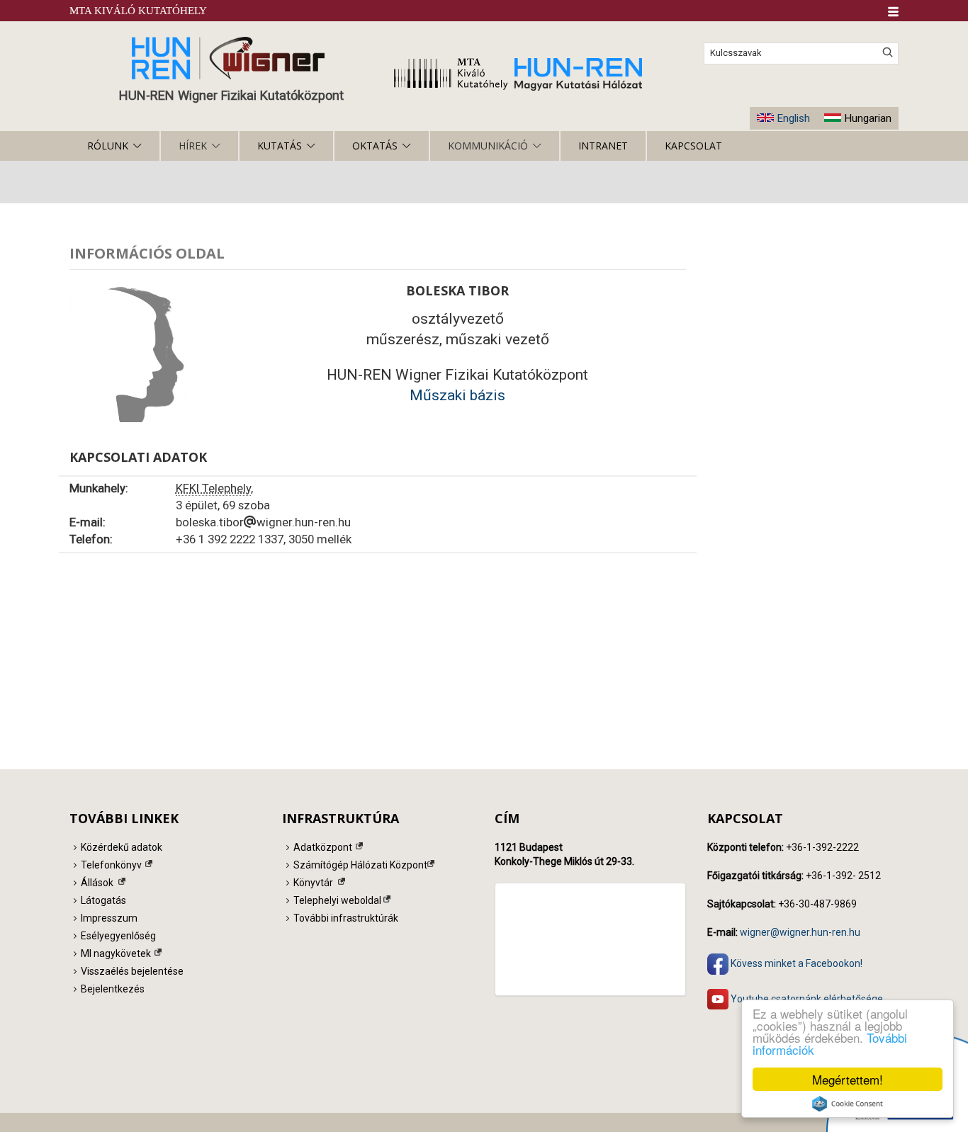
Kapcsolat (693, 145)
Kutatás (279, 145)
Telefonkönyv (111, 865)
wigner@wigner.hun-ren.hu (800, 932)
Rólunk (107, 145)
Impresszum (109, 918)
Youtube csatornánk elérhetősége (805, 998)
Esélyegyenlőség (118, 935)
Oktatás (375, 145)
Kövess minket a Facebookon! (795, 962)
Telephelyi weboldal (337, 900)
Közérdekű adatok (121, 847)
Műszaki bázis (457, 395)
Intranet (603, 145)
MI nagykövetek (116, 953)
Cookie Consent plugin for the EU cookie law (847, 1103)
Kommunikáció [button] (488, 145)
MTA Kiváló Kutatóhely (138, 10)
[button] (893, 11)
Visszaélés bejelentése (132, 971)
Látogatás (103, 900)
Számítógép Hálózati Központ (360, 865)
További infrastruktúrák (345, 918)
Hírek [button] (193, 145)
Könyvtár (313, 882)
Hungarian (867, 118)
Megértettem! (847, 1079)
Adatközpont (322, 847)
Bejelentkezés (113, 989)
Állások (97, 882)
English (793, 118)
